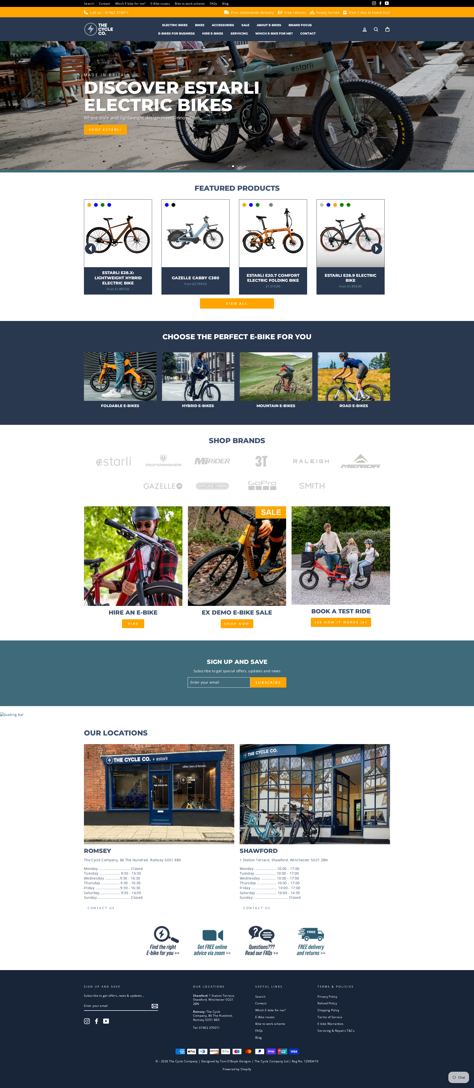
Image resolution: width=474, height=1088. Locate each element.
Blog (225, 3)
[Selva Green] (348, 205)
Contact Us (101, 908)
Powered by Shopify (237, 1069)
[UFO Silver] (321, 205)
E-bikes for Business (176, 33)
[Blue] (166, 205)
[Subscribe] (155, 1006)
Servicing (239, 33)
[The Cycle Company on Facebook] (96, 1021)
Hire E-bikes (212, 33)
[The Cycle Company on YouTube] (106, 1021)
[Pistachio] (264, 205)
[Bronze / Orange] (89, 205)
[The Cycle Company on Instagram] (87, 1021)
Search (89, 3)
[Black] (173, 205)
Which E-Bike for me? (274, 33)
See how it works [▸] (341, 622)
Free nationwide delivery (252, 12)
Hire (133, 623)
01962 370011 (117, 12)
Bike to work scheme (190, 3)
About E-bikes (269, 25)
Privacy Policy (327, 996)
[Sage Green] (257, 205)
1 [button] (229, 167)
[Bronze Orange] (244, 205)
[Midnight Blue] (96, 205)
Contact (104, 3)
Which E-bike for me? (130, 3)
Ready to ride (328, 12)
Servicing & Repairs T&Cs (335, 1030)
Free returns (294, 12)
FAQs (213, 3)
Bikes (199, 25)
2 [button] (233, 166)
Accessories (223, 25)
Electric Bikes (175, 25)
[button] (376, 248)
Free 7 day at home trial (369, 12)
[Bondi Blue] (251, 205)
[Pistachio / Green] (102, 205)
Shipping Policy (328, 1010)
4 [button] (241, 167)
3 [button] (238, 167)
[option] (237, 105)
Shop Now (236, 623)
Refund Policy (327, 1003)
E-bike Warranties (330, 1024)
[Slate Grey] (271, 205)
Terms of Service (329, 1017)
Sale (245, 25)
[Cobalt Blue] (109, 205)
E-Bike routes (160, 3)
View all (237, 303)
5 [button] (245, 167)
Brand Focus (300, 25)
